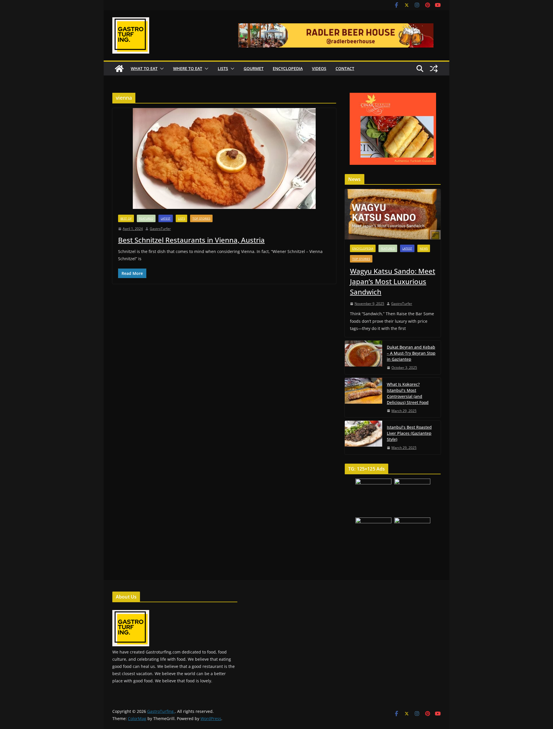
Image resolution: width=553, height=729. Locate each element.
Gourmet (254, 68)
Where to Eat (187, 68)
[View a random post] (434, 68)
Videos (319, 68)
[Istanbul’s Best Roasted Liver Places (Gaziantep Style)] (363, 437)
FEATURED (146, 218)
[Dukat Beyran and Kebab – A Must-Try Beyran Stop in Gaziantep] (363, 357)
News (424, 248)
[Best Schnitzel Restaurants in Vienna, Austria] (224, 158)
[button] (161, 69)
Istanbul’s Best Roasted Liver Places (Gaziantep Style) (409, 433)
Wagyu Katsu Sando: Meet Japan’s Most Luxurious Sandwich (392, 281)
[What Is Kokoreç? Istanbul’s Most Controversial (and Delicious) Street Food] (363, 398)
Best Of (126, 218)
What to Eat (144, 68)
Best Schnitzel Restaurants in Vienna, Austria (191, 240)
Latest (166, 218)
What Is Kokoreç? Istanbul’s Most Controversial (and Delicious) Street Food (408, 393)
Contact (345, 68)
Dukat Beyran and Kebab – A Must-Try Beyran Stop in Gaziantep (411, 353)
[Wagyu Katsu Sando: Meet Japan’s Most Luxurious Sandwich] (393, 214)
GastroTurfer (160, 228)
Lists (223, 68)
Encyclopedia (288, 68)
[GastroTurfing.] (119, 68)
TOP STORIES (201, 218)
